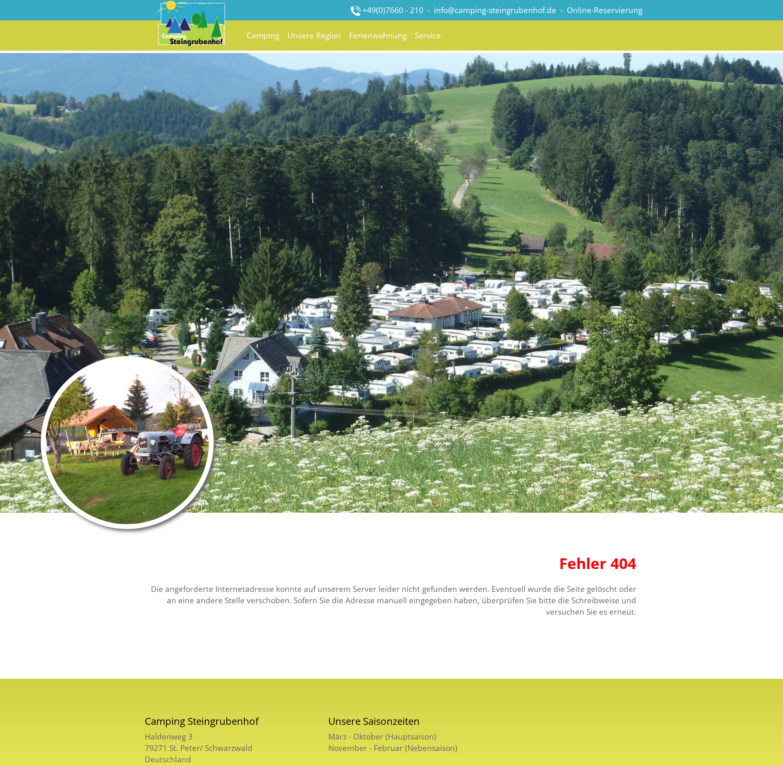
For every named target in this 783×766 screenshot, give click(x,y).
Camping (263, 35)
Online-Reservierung (604, 10)
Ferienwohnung (378, 35)
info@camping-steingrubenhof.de (495, 10)
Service (428, 35)
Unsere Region (314, 35)
